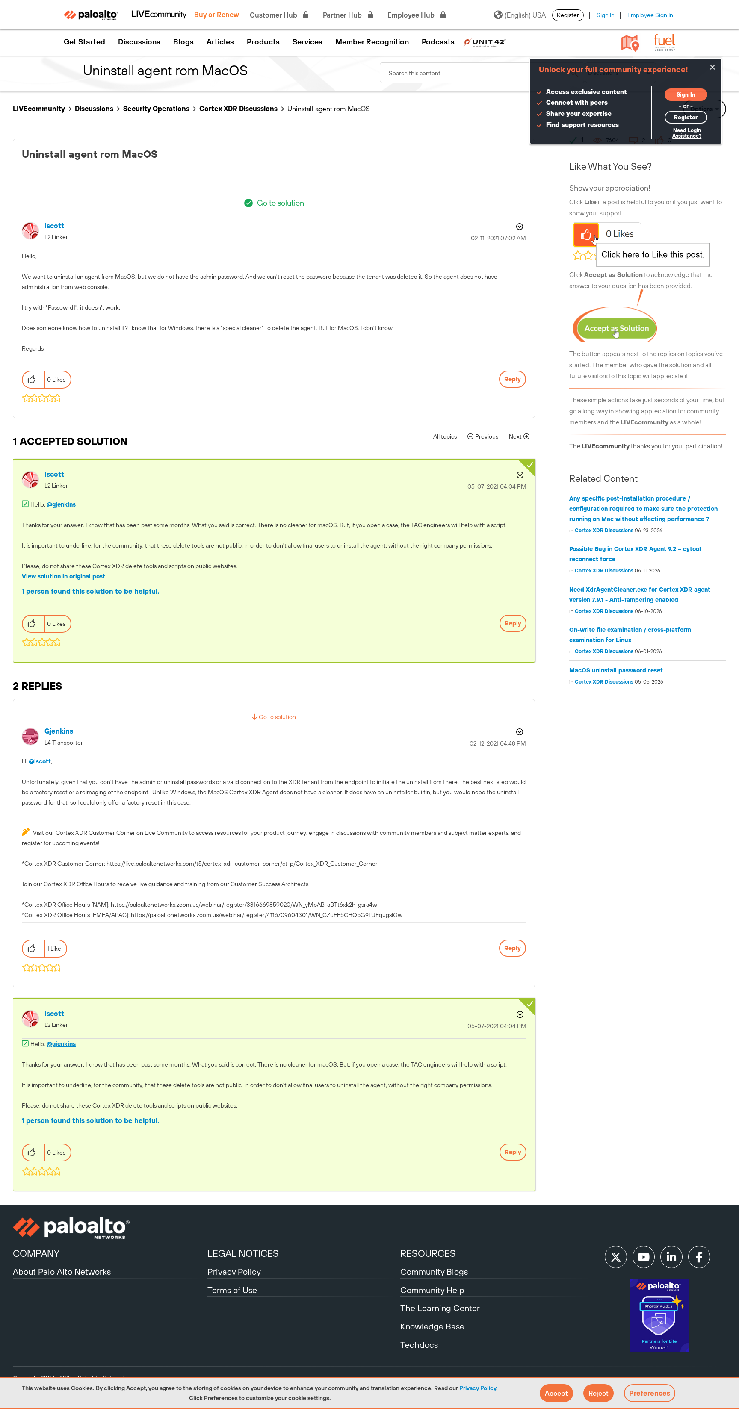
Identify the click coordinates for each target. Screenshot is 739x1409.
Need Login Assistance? (686, 133)
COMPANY (36, 1253)
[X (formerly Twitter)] (616, 1257)
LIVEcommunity (39, 108)
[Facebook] (699, 1257)
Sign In (606, 15)
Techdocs (419, 1345)
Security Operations (156, 108)
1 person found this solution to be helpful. (91, 591)
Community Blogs (434, 1271)
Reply (512, 379)
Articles (220, 42)
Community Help (432, 1290)
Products (263, 42)
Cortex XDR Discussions (238, 108)
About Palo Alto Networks (62, 1271)
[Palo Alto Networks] (109, 1228)
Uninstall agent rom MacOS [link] (328, 108)
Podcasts (438, 42)
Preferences (649, 1393)
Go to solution (280, 202)
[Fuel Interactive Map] (630, 42)
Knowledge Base (432, 1326)
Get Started (84, 42)
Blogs (183, 42)
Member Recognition (372, 42)
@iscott (40, 761)
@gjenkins (61, 504)
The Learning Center (440, 1308)
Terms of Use (232, 1290)
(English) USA (525, 15)
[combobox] (482, 72)
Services (307, 42)
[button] (556, 1393)
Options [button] (518, 226)
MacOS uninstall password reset (616, 670)
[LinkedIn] (671, 1257)
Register (568, 15)
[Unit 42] (484, 42)
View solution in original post (63, 576)
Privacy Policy (477, 1388)
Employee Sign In (650, 15)
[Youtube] (644, 1257)
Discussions (139, 42)
